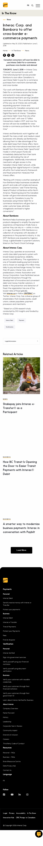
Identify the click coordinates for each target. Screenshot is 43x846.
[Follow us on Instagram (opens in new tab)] (30, 795)
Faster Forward (8, 713)
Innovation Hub (8, 817)
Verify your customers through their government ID (16, 694)
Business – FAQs (9, 757)
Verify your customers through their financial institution (16, 687)
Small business (9, 327)
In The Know (9, 13)
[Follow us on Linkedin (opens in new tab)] (22, 795)
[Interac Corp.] (5, 5)
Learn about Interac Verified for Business (18, 700)
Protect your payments (11, 610)
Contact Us (7, 770)
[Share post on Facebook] (4, 55)
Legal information (10, 341)
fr (28, 6)
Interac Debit (9, 320)
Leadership (7, 722)
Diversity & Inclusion (10, 735)
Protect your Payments (11, 631)
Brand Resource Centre (12, 761)
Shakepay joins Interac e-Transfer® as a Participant (19, 408)
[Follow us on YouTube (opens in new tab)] (15, 795)
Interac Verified (9, 653)
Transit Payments (9, 627)
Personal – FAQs (9, 753)
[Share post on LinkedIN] (12, 55)
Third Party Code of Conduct (13, 744)
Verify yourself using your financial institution (16, 663)
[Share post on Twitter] (8, 55)
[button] (38, 5)
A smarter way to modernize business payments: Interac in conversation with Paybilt (21, 528)
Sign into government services (14, 657)
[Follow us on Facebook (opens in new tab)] (7, 795)
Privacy (11, 813)
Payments (21, 320)
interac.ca (11, 294)
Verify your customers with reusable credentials (16, 681)
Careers (6, 739)
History (5, 717)
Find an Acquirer (9, 640)
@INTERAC (28, 294)
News (9, 19)
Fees (4, 635)
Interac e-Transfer (10, 622)
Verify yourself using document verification (14, 670)
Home (5, 51)
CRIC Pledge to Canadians (25, 817)
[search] (33, 5)
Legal (5, 813)
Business (7, 457)
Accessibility (20, 813)
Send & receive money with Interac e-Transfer (17, 604)
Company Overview (10, 709)
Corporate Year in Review (12, 726)
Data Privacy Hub (9, 766)
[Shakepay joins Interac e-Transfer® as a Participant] (21, 376)
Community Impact (10, 730)
